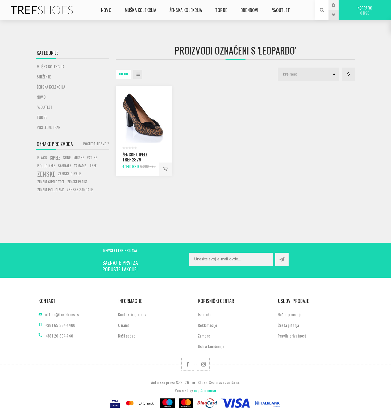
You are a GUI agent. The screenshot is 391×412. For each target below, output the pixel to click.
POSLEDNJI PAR (49, 127)
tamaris (80, 165)
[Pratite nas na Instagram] (203, 364)
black (42, 157)
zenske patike (77, 181)
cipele (55, 158)
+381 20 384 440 (59, 336)
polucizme (46, 165)
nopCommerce (205, 390)
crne (67, 157)
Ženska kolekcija (51, 87)
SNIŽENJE (44, 77)
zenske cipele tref (51, 181)
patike (92, 157)
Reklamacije (207, 325)
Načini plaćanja (289, 314)
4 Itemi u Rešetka (123, 74)
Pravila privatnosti (292, 336)
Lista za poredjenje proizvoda (348, 74)
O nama (124, 325)
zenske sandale (80, 189)
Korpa (364, 10)
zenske (46, 174)
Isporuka (205, 314)
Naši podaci (127, 336)
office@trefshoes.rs (62, 314)
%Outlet (44, 107)
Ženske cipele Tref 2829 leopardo (135, 159)
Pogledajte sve (94, 143)
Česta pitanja (288, 325)
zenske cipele (69, 173)
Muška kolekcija (50, 66)
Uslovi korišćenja (211, 346)
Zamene (204, 336)
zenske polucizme (50, 189)
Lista (137, 74)
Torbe (42, 117)
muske (78, 157)
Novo (41, 97)
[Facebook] (187, 364)
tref (93, 165)
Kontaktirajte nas (132, 314)
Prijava (337, 5)
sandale (64, 165)
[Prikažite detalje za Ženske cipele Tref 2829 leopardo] (144, 114)
